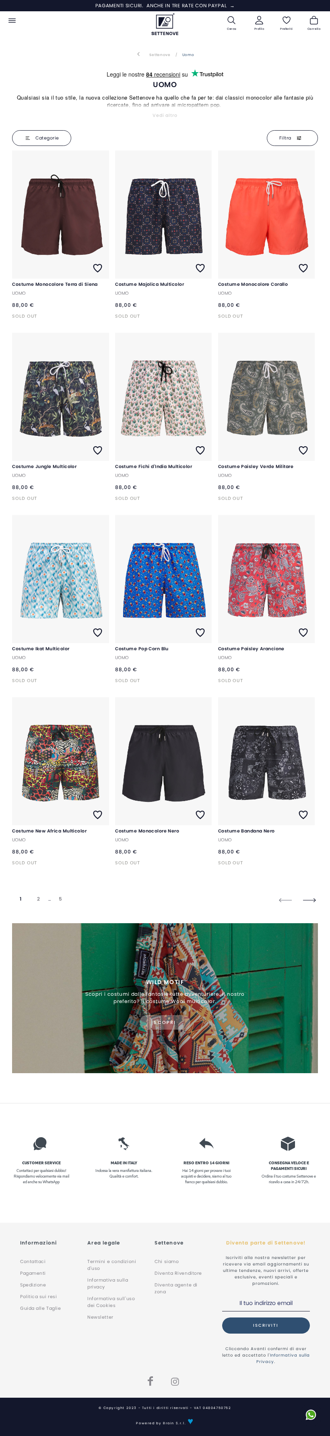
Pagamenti (33, 1273)
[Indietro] (138, 55)
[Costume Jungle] (60, 396)
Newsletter (100, 1317)
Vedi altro (165, 115)
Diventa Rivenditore (178, 1273)
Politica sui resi (38, 1296)
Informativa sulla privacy (107, 1283)
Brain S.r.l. (174, 1423)
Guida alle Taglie (40, 1308)
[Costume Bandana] (266, 761)
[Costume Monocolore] (60, 214)
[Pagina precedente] (285, 900)
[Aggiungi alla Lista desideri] (97, 268)
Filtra (286, 138)
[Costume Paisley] (266, 396)
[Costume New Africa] (60, 761)
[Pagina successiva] (309, 900)
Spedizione (33, 1285)
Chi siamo (167, 1261)
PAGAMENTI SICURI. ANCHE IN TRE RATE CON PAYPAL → (165, 5)
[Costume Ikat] (60, 579)
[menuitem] (13, 20)
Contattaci (33, 1261)
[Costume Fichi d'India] (163, 396)
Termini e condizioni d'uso (111, 1265)
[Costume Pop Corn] (163, 579)
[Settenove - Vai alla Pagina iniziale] (165, 24)
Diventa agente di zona (176, 1288)
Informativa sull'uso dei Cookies (111, 1302)
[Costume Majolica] (163, 214)
